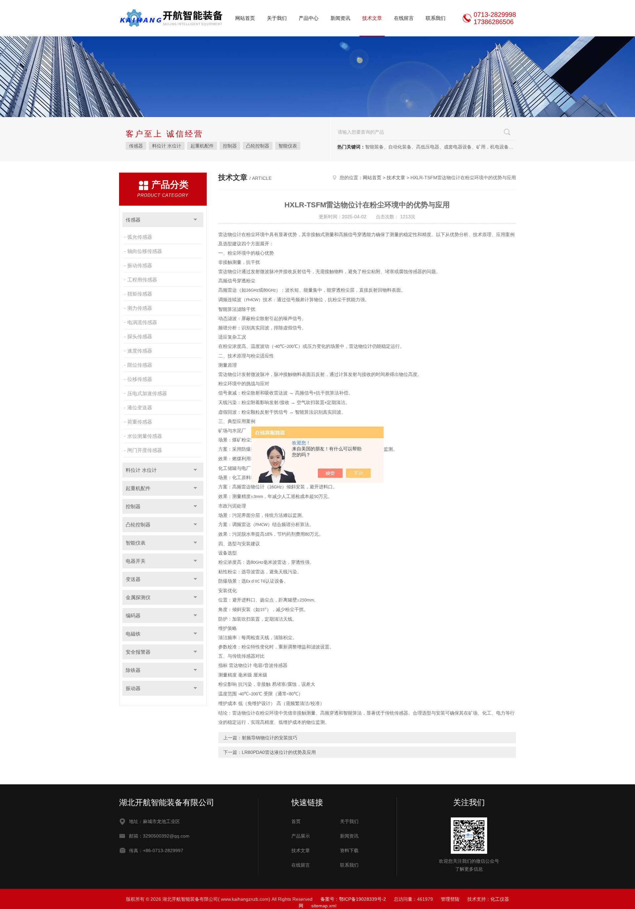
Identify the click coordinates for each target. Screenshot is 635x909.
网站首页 (245, 18)
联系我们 (435, 18)
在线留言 (404, 18)
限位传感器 (139, 365)
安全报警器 (138, 652)
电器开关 (136, 561)
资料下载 (349, 850)
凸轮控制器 (257, 145)
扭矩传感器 (139, 294)
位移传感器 (139, 379)
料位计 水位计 (166, 145)
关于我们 (277, 18)
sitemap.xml (323, 905)
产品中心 (308, 18)
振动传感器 (139, 265)
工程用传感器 (142, 279)
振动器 (133, 688)
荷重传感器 (139, 422)
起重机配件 (202, 145)
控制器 (230, 145)
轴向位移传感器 (144, 251)
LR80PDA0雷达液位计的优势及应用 (279, 752)
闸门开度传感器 (144, 450)
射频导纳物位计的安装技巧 (269, 737)
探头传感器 (139, 336)
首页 (296, 821)
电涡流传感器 (142, 322)
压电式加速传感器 (147, 393)
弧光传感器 (139, 237)
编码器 (133, 615)
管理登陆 (450, 899)
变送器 (133, 579)
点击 (195, 219)
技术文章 (372, 18)
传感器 (136, 145)
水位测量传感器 (144, 436)
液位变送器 (139, 407)
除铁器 (133, 670)
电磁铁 (133, 634)
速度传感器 (139, 350)
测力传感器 (139, 308)
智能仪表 (287, 145)
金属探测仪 (138, 597)
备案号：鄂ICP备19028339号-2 (353, 899)
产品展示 (300, 836)
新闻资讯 (340, 18)
